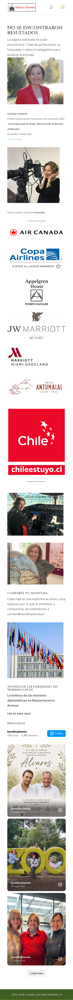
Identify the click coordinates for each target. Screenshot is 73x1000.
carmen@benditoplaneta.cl (26, 614)
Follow (59, 733)
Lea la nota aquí (19, 713)
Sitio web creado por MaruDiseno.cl (36, 994)
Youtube (39, 212)
